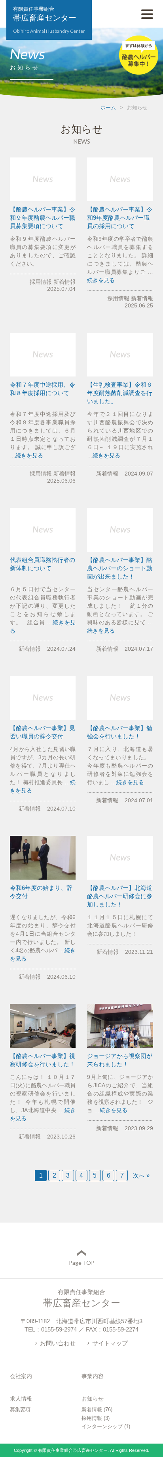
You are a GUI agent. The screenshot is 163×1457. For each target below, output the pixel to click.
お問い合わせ (58, 1343)
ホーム (108, 107)
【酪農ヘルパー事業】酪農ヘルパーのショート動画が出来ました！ (119, 568)
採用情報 (41, 282)
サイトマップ (110, 1343)
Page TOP (82, 1262)
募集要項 (20, 1409)
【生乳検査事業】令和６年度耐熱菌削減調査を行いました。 (119, 393)
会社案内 (21, 1376)
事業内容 (93, 1376)
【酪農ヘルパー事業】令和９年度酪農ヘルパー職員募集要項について (42, 217)
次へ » (141, 1175)
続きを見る (101, 280)
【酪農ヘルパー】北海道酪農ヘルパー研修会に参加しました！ (119, 896)
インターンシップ (102, 1426)
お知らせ (93, 1398)
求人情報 (21, 1398)
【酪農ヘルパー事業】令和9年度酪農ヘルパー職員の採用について (119, 217)
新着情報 (64, 282)
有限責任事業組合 (49, 20)
